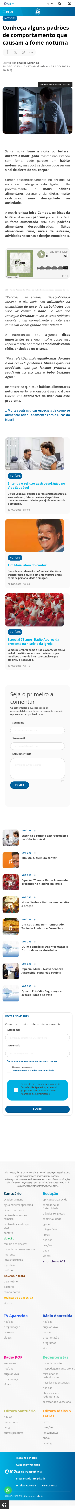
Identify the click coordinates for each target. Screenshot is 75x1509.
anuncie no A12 (54, 1261)
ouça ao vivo (50, 1327)
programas (49, 1343)
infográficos (50, 1229)
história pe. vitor (53, 1363)
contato (8, 1233)
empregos (10, 1363)
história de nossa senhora (19, 1249)
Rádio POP (13, 1357)
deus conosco (12, 1422)
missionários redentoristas (51, 1375)
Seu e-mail (18, 738)
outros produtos (13, 1433)
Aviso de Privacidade (28, 1464)
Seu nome (18, 722)
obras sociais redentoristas (51, 1394)
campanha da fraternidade (51, 1206)
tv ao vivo (9, 1332)
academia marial (14, 1199)
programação (12, 1327)
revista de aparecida (18, 1298)
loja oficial (10, 1265)
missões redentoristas (56, 1382)
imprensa (9, 1254)
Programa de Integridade (31, 1478)
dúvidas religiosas (54, 1213)
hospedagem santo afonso (59, 1368)
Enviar (19, 785)
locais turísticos (13, 1260)
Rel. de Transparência (29, 1471)
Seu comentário (21, 754)
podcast (47, 1332)
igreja (46, 1224)
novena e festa (14, 1276)
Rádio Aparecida (57, 1315)
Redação (50, 1193)
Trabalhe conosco (26, 1457)
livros (7, 1427)
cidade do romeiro (15, 1210)
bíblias (8, 1417)
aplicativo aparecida (55, 1199)
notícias (8, 1270)
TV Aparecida (16, 1315)
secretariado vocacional (57, 1402)
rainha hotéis (12, 1292)
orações (47, 1245)
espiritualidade (52, 1219)
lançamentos (50, 1432)
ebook (46, 1438)
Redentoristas (55, 1357)
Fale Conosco (49, 1485)
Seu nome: (13, 1029)
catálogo (48, 1443)
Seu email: (13, 1045)
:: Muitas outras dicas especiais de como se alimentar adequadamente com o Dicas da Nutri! (37, 415)
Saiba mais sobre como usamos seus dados (32, 1061)
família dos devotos (15, 1244)
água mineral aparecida (18, 1205)
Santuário (12, 1193)
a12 (6, 290)
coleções (48, 1427)
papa (46, 1250)
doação (9, 1238)
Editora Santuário (19, 1410)
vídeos (8, 1303)
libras (46, 1234)
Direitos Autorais (26, 1485)
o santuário (11, 1281)
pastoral (9, 1286)
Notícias (9, 18)
